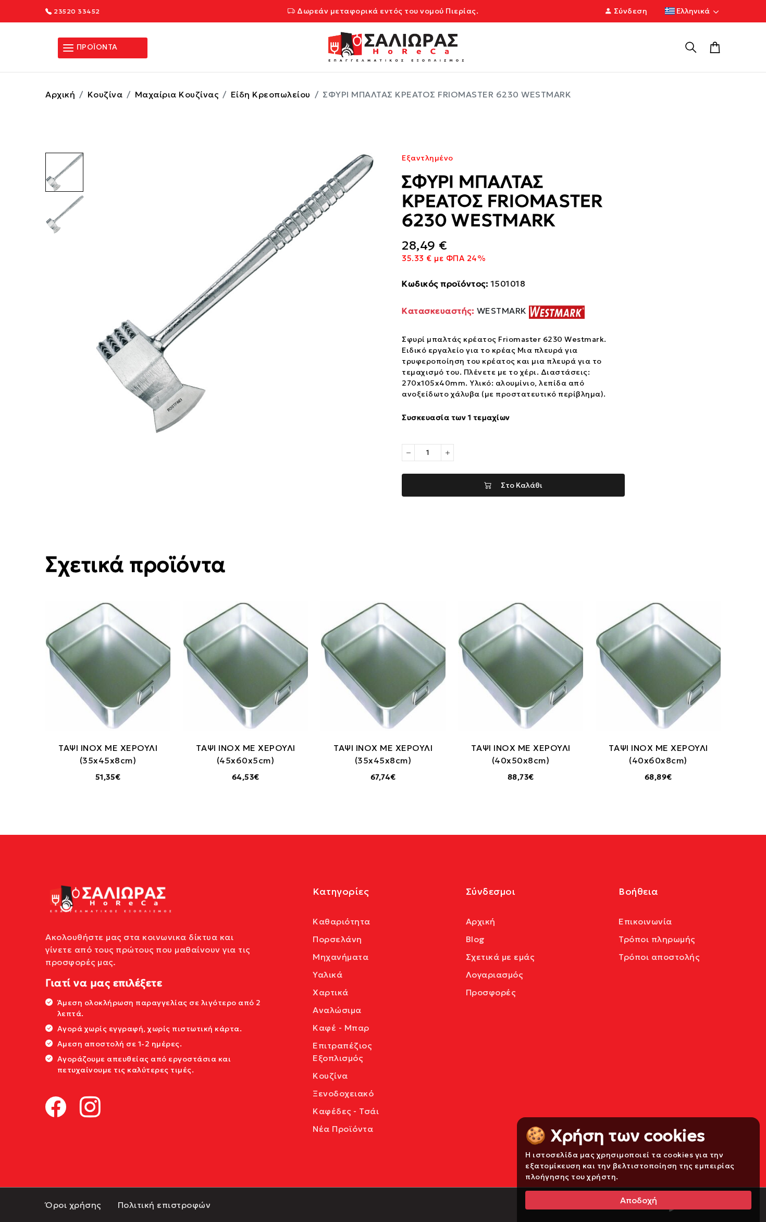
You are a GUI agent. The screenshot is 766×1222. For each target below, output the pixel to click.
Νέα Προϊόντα (343, 1129)
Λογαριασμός (494, 974)
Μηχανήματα (340, 957)
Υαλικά (327, 974)
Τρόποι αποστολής (659, 957)
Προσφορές (491, 992)
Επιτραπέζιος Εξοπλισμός (342, 1051)
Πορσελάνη (337, 939)
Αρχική (60, 94)
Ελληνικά (693, 11)
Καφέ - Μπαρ (341, 1027)
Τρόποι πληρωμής (657, 939)
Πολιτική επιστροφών (164, 1205)
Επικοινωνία (645, 921)
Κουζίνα (105, 94)
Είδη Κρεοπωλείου (271, 94)
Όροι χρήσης (73, 1205)
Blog (475, 939)
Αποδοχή (638, 1200)
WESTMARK (465, 310)
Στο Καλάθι (516, 485)
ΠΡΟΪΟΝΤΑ (96, 47)
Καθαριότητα (341, 921)
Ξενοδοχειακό (343, 1093)
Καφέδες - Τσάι (346, 1111)
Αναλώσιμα (337, 1010)
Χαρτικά (331, 992)
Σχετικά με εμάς (500, 957)
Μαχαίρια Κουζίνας (177, 94)
